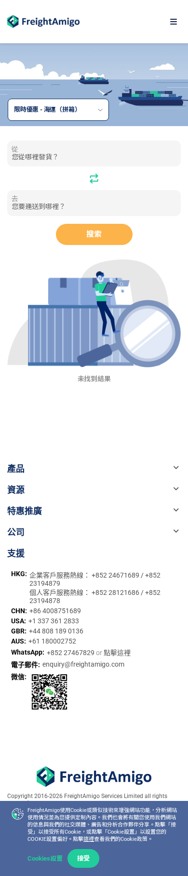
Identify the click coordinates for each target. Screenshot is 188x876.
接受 (83, 858)
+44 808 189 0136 (56, 631)
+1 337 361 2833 (53, 621)
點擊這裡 (117, 653)
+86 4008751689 (55, 611)
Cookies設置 (45, 858)
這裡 (88, 839)
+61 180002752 (52, 641)
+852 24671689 (116, 575)
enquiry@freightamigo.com (83, 664)
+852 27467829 (71, 653)
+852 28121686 (116, 592)
